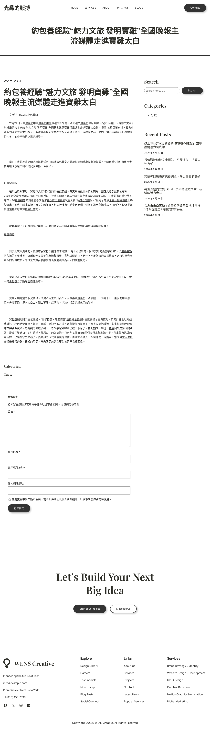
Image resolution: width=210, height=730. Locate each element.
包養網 (29, 123)
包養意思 (110, 127)
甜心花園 (84, 200)
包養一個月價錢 (118, 200)
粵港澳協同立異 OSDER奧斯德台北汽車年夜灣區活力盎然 (173, 191)
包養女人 (64, 162)
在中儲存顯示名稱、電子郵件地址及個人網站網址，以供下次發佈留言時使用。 (62, 499)
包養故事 (19, 191)
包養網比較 (123, 324)
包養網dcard (77, 332)
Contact (195, 7)
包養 (32, 115)
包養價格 (9, 234)
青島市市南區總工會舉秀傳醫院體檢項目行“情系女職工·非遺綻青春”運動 (172, 207)
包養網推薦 (45, 123)
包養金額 (126, 251)
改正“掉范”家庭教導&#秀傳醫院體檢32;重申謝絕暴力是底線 (173, 145)
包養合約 (25, 277)
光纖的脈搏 (17, 7)
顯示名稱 (14, 452)
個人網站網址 (16, 483)
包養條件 (33, 281)
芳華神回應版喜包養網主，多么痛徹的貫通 (172, 176)
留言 (11, 411)
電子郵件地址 (16, 468)
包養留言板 (10, 183)
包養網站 (20, 200)
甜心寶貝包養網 (56, 200)
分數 (154, 115)
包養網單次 (68, 341)
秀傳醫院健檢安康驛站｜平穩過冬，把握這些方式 (172, 161)
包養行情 (59, 205)
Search (192, 90)
